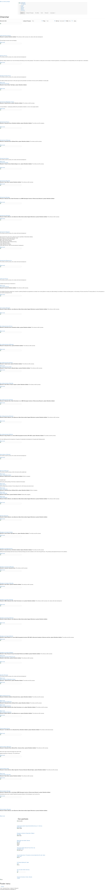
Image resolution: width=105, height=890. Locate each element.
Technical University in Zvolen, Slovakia (24, 877)
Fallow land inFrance (4, 278)
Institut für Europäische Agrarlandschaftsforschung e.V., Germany (29, 825)
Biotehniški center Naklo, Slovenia (23, 840)
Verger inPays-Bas (3, 493)
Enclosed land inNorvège (5, 197)
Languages (52, 12)
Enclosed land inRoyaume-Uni (6, 260)
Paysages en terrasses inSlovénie (6, 636)
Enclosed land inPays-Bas (5, 180)
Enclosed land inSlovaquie (5, 215)
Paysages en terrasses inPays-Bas (6, 583)
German (24, 4)
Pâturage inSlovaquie (4, 515)
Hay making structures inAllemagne (7, 344)
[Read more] (2, 42)
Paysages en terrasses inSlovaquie (6, 617)
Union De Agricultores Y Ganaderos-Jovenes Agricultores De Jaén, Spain (31, 855)
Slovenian (23, 10)
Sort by (57, 21)
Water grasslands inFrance (5, 695)
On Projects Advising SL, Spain (23, 862)
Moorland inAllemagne (4, 470)
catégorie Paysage (27, 21)
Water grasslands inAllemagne (6, 701)
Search (22, 12)
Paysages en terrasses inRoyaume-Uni (7, 656)
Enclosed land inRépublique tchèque (7, 101)
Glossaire (46, 12)
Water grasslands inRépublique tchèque (7, 679)
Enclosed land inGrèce (4, 158)
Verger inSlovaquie (3, 497)
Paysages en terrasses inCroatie (6, 532)
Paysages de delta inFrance (5, 75)
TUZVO (18, 878)
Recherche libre (3, 21)
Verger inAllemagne (4, 489)
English (24, 2)
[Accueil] (21, 2)
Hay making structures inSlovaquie (6, 416)
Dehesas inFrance (3, 55)
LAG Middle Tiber (20, 849)
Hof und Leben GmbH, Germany (23, 869)
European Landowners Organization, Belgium (25, 833)
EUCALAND (19, 827)
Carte (42, 12)
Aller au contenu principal (5, 1)
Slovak (22, 8)
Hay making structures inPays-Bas (6, 383)
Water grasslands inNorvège (5, 706)
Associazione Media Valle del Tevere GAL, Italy (26, 847)
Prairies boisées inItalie (4, 768)
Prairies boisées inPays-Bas (5, 774)
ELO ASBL (19, 834)
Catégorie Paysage (29, 12)
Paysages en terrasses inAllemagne (7, 566)
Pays (44, 21)
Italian (22, 6)
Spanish (22, 7)
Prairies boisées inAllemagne (5, 746)
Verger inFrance (3, 484)
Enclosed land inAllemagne (5, 140)
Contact (2, 886)
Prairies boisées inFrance (5, 728)
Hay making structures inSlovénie (6, 434)
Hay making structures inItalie (5, 366)
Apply (75, 21)
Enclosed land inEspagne (5, 232)
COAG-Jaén (19, 856)
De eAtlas (37, 12)
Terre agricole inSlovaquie (5, 307)
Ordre (67, 21)
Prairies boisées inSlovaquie (5, 809)
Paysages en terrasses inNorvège (6, 599)
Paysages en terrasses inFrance (6, 548)
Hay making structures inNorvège (6, 399)
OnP (18, 863)
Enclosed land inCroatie (4, 83)
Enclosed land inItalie (4, 162)
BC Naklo (19, 841)
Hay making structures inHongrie (6, 362)
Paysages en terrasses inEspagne (6, 652)
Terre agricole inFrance (4, 286)
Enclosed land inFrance (4, 122)
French (22, 5)
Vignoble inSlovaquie (4, 675)
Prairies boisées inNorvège (5, 791)
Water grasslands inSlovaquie (5, 712)
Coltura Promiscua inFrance (5, 35)
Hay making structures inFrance (6, 326)
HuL (18, 870)
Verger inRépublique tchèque (5, 475)
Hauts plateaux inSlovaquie (5, 454)
